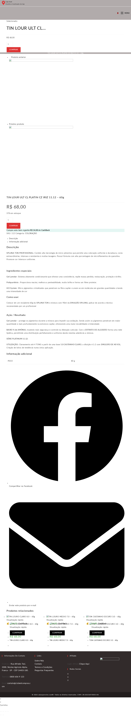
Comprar (13, 49)
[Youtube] (67, 680)
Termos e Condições (43, 667)
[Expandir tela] (3, 711)
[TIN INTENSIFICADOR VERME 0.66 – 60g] (41, 91)
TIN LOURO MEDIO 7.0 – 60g (61, 640)
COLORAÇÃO (31, 233)
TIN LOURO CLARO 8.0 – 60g (21, 640)
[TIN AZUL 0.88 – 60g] (41, 158)
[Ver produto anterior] (10, 57)
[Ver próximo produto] (25, 124)
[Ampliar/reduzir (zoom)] (1, 711)
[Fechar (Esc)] (8, 711)
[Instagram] (67, 677)
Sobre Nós (39, 661)
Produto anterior (18, 57)
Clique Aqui (84, 664)
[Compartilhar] (6, 711)
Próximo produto (16, 124)
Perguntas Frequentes (44, 670)
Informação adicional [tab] (18, 242)
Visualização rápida (99, 627)
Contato (38, 664)
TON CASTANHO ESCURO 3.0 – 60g (103, 640)
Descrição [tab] (13, 239)
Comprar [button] (17, 633)
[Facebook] (67, 674)
